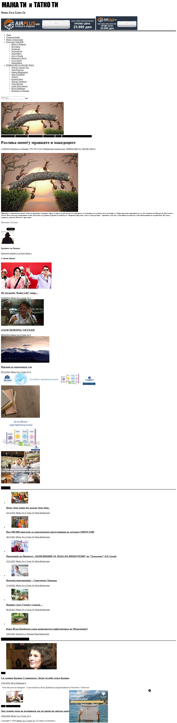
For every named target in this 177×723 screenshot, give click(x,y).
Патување (15, 47)
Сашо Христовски (19, 86)
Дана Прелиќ (17, 84)
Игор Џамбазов (18, 88)
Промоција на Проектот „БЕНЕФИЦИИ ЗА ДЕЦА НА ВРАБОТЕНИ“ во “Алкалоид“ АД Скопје (61, 556)
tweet (3, 673)
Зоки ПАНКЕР (18, 74)
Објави (58, 136)
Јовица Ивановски (19, 72)
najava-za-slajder (8, 136)
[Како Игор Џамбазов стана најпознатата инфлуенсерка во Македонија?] (19, 624)
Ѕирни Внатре (21, 136)
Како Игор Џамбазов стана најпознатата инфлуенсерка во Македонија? (47, 629)
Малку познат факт (14, 40)
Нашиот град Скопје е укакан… (24, 604)
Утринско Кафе (13, 37)
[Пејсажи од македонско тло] (25, 362)
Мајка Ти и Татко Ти (13, 12)
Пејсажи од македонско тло (16, 367)
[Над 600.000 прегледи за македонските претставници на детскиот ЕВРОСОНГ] (19, 527)
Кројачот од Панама (20, 91)
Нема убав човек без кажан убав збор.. (28, 507)
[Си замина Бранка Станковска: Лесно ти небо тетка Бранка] (31, 669)
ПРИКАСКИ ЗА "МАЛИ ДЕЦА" (77, 136)
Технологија (16, 51)
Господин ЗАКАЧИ (14, 42)
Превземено (16, 63)
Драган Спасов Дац (20, 67)
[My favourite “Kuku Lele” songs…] (26, 288)
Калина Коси (17, 79)
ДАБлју (14, 77)
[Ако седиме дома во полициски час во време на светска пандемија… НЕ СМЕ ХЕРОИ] (14, 702)
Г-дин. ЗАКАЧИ (35, 136)
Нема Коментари (42, 513)
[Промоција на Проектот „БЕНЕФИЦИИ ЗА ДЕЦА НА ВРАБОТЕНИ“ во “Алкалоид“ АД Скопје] (19, 551)
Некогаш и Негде (19, 58)
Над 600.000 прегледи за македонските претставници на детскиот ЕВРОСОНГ (50, 532)
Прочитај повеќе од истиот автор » (16, 253)
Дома (8, 35)
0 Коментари (48, 149)
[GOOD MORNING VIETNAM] (22, 325)
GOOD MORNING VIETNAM (18, 330)
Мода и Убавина (18, 44)
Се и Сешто (16, 60)
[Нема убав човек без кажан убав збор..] (19, 503)
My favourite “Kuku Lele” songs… (19, 293)
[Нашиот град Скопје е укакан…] (19, 600)
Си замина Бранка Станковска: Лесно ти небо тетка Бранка (35, 678)
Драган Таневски (19, 81)
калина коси (59, 149)
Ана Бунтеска (17, 70)
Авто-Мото (16, 53)
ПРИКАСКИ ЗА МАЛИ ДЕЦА (20, 65)
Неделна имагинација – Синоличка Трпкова (31, 580)
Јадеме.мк (15, 49)
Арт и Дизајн (17, 56)
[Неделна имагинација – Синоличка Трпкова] (19, 575)
